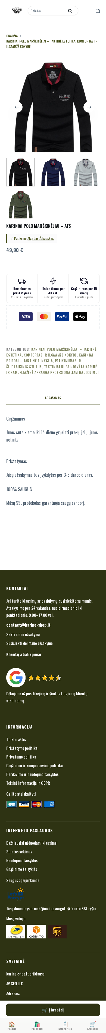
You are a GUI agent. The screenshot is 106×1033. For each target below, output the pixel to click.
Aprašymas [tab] (53, 397)
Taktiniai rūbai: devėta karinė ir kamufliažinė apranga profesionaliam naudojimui (52, 369)
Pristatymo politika (22, 748)
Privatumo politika (21, 757)
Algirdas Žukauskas (40, 238)
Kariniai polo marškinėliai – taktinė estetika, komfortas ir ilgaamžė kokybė (51, 352)
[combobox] (47, 10)
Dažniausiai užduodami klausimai (32, 843)
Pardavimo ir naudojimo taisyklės (32, 774)
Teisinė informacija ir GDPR (28, 783)
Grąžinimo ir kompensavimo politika (34, 765)
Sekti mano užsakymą (23, 634)
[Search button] (70, 10)
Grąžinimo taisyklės (21, 869)
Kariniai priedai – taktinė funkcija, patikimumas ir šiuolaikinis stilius (49, 360)
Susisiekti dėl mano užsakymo (29, 643)
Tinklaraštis (16, 739)
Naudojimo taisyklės (22, 860)
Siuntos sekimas (19, 851)
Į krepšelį (56, 1010)
